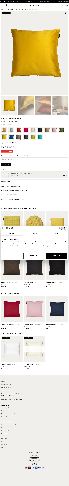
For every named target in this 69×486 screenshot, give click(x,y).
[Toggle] (12, 181)
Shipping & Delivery (9, 195)
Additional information (11, 186)
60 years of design (10, 1)
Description (6, 181)
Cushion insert (10, 364)
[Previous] (4, 53)
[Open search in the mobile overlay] (6, 5)
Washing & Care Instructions (13, 190)
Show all (65, 209)
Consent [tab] (11, 233)
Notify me (6, 164)
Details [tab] (34, 233)
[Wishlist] (62, 5)
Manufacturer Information (12, 199)
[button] (2, 5)
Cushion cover (9, 282)
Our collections (26, 1)
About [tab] (57, 233)
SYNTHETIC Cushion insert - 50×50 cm (21, 173)
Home (3, 9)
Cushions (10, 9)
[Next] (64, 53)
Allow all (56, 256)
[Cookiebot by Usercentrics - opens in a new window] (59, 228)
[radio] (4, 130)
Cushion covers (21, 9)
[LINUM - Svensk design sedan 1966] (34, 5)
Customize (33, 256)
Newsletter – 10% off (43, 1)
